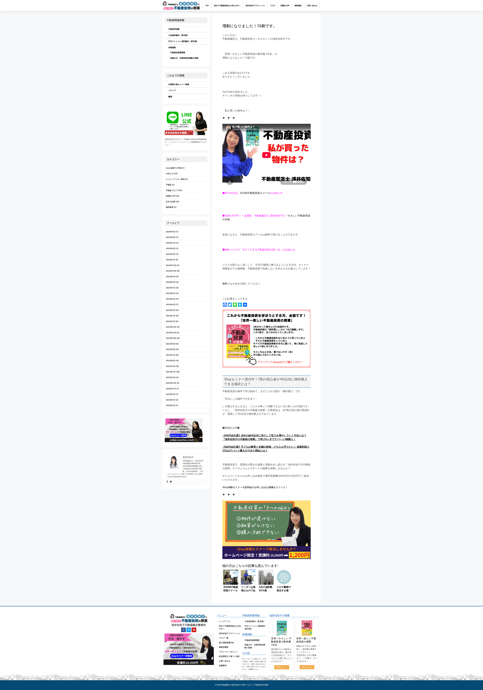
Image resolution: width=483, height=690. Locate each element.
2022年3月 (170, 394)
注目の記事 (170, 201)
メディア (172, 90)
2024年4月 (171, 304)
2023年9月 (171, 344)
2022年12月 (171, 383)
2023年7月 (170, 355)
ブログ (272, 5)
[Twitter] (171, 482)
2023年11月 (171, 332)
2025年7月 (170, 243)
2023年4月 (171, 372)
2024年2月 (170, 316)
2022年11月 (171, 388)
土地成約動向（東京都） (178, 35)
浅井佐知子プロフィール (255, 5)
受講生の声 (284, 5)
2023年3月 (171, 377)
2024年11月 (171, 265)
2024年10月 (171, 271)
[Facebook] (167, 482)
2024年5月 (171, 299)
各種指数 (172, 47)
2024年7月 (170, 288)
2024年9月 (171, 276)
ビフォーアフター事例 (175, 179)
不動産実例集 (174, 29)
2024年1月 (170, 321)
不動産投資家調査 (177, 52)
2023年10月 (171, 338)
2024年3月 (171, 310)
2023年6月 (171, 360)
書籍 (170, 96)
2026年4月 (171, 232)
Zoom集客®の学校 (174, 168)
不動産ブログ (171, 190)
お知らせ (169, 173)
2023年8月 (171, 349)
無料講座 (297, 5)
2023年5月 (171, 366)
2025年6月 (171, 248)
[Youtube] (194, 630)
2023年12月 (171, 327)
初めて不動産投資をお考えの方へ (227, 5)
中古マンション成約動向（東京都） (183, 41)
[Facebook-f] (183, 630)
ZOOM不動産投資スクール (255, 192)
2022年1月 (170, 400)
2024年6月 (171, 293)
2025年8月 (171, 237)
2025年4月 (171, 254)
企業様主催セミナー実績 (178, 84)
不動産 (168, 185)
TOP (207, 5)
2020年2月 (170, 405)
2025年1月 (170, 259)
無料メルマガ (229, 283)
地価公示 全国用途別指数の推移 (184, 58)
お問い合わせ (312, 5)
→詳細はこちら (253, 669)
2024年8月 (171, 282)
